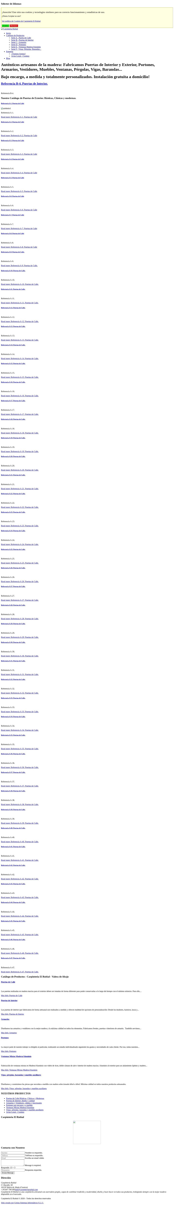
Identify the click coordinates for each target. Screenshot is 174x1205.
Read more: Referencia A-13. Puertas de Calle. (20, 340)
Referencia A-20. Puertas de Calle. (13, 456)
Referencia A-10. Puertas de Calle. (13, 271)
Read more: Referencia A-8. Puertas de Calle (19, 247)
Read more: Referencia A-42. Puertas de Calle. (20, 879)
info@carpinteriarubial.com (26, 1189)
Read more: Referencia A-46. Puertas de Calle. (20, 953)
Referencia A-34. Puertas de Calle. (13, 717)
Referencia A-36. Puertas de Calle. (13, 754)
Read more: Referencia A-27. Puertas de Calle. (20, 600)
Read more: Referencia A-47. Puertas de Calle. (20, 972)
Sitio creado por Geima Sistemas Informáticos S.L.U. (22, 1203)
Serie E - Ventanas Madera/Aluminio (26, 47)
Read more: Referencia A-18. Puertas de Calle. (20, 433)
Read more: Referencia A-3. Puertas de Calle (19, 154)
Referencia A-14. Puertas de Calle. (13, 345)
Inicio (8, 33)
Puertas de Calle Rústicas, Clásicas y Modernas (25, 1098)
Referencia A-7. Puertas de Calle (12, 215)
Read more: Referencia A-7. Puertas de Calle (19, 228)
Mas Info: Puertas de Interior (12, 1014)
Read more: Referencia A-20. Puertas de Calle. (20, 470)
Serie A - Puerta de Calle (21, 38)
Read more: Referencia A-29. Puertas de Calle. (20, 637)
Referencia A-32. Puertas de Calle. (13, 679)
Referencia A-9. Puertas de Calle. (12, 252)
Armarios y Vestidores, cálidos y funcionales (24, 1103)
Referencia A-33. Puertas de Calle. (13, 698)
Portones (5, 1038)
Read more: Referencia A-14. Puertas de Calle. (20, 358)
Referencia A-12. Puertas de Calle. (13, 308)
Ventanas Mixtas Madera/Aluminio (16, 1056)
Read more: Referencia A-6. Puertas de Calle (19, 210)
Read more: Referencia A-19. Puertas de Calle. (20, 451)
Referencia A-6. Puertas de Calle (12, 196)
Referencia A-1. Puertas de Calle (12, 103)
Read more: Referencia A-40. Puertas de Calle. (20, 842)
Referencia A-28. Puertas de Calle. (13, 605)
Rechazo (14, 26)
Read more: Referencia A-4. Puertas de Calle (19, 173)
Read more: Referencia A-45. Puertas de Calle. (20, 935)
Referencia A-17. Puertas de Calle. (13, 401)
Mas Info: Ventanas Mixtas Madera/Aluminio (19, 1070)
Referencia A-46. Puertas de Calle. (13, 940)
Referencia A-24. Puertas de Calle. (13, 531)
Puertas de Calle (8, 982)
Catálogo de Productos (15, 35)
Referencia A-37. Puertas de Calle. (13, 772)
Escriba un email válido (34, 1158)
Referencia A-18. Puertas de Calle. (13, 419)
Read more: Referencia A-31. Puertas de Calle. (20, 674)
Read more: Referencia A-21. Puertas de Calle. (20, 489)
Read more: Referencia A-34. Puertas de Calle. (20, 730)
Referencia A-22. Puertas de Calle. (13, 494)
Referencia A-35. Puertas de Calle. (13, 735)
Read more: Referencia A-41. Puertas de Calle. (20, 860)
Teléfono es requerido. (34, 1155)
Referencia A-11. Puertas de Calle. (13, 289)
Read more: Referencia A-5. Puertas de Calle (19, 191)
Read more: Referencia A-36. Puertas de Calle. (20, 767)
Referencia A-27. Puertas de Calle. (13, 586)
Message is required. (33, 1165)
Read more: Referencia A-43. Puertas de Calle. (20, 897)
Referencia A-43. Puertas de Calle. (13, 884)
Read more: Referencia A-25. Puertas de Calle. (20, 563)
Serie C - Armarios (18, 42)
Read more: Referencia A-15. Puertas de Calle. (20, 377)
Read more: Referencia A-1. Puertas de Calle (19, 117)
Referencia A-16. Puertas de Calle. (13, 382)
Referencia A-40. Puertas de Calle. (13, 828)
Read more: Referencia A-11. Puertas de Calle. (19, 303)
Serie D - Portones (18, 45)
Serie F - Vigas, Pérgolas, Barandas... (26, 49)
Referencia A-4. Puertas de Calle (12, 159)
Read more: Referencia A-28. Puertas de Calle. (20, 619)
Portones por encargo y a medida (19, 1105)
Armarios (5, 1019)
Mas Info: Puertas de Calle (11, 995)
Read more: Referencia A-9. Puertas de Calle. (19, 265)
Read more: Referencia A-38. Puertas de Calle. (20, 804)
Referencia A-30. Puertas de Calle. (13, 642)
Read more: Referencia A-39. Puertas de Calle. (20, 823)
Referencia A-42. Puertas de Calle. (13, 865)
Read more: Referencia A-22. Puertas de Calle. (20, 507)
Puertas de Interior (9, 1000)
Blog (8, 58)
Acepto (5, 26)
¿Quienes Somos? (18, 54)
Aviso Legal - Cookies (20, 56)
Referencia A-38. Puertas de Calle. (13, 791)
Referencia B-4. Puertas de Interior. (24, 83)
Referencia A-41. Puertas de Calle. (13, 847)
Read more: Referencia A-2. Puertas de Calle (19, 135)
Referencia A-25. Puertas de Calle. (13, 549)
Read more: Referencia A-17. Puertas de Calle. (20, 414)
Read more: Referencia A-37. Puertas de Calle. (20, 786)
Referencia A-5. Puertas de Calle (12, 178)
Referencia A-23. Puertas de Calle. (13, 512)
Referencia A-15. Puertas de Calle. (13, 363)
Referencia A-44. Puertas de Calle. (13, 902)
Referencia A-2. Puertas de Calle (12, 122)
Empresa (9, 51)
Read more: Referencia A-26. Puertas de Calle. (20, 581)
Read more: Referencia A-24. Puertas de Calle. (20, 544)
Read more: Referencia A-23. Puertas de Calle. (20, 526)
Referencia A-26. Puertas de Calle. (13, 568)
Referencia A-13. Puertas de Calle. (13, 326)
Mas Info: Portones (8, 1051)
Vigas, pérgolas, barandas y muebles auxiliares (21, 1075)
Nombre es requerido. (34, 1153)
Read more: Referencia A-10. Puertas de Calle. (20, 284)
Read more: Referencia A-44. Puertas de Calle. (20, 916)
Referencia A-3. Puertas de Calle (12, 140)
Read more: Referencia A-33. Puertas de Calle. (20, 712)
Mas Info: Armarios (9, 1033)
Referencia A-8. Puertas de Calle (12, 233)
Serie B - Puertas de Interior (22, 40)
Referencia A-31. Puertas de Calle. (13, 661)
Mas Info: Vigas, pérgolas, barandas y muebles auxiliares (24, 1088)
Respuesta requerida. (33, 1170)
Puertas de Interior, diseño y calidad (20, 1101)
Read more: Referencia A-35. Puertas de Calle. (20, 749)
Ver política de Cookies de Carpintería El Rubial (21, 21)
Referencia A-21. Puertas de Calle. (13, 475)
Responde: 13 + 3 (8, 1168)
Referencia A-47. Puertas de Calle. (13, 958)
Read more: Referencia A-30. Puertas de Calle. (20, 656)
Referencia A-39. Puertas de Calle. (13, 809)
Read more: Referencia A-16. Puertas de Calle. (20, 396)
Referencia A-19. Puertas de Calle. (13, 438)
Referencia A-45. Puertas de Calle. (13, 921)
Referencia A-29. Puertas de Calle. (13, 624)
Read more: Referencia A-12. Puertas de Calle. (20, 321)
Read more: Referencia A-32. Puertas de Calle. (20, 693)
